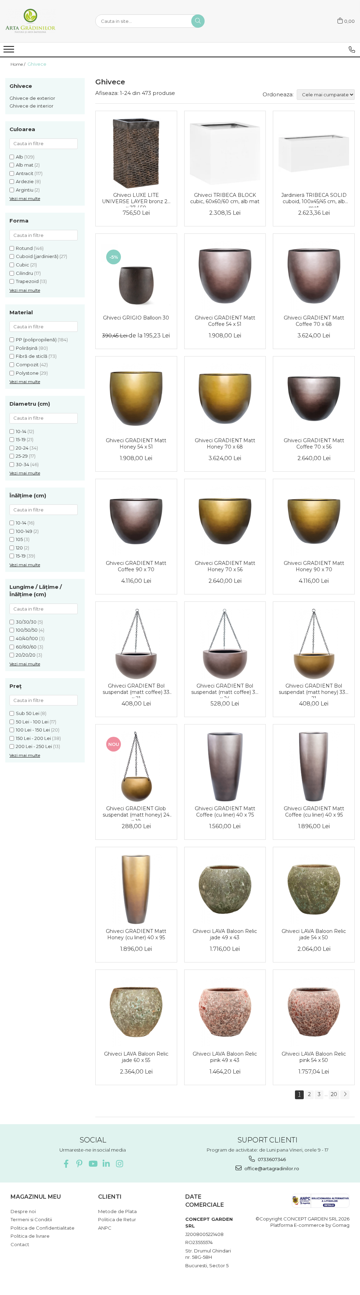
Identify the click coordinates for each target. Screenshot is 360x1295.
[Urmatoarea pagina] (344, 1094)
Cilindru (24, 273)
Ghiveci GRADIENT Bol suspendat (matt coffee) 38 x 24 (225, 690)
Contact (20, 1244)
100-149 (24, 531)
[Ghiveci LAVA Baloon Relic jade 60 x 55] (136, 1012)
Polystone (27, 373)
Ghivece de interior (31, 106)
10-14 (21, 431)
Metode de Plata (117, 1211)
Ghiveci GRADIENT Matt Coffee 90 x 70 (136, 566)
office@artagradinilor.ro (271, 1168)
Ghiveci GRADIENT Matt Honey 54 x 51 (136, 443)
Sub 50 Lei (27, 713)
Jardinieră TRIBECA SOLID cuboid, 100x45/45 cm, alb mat (314, 199)
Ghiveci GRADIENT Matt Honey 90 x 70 (314, 566)
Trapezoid (27, 281)
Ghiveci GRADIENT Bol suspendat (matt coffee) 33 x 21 (136, 690)
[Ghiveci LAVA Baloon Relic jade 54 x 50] (313, 889)
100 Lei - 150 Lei (33, 730)
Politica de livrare (30, 1236)
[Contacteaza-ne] (352, 50)
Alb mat (24, 165)
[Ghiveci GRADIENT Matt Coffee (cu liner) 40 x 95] (313, 767)
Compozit (27, 364)
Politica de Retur (117, 1219)
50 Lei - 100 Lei (32, 721)
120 (19, 547)
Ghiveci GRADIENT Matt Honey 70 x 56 (225, 566)
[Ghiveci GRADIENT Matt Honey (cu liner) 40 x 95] (136, 889)
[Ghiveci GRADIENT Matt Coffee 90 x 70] (136, 521)
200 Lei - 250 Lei (34, 746)
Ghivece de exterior (32, 98)
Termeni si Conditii (31, 1219)
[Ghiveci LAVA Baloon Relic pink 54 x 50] (313, 1012)
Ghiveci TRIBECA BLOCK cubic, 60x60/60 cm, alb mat (224, 198)
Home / (18, 64)
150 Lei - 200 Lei (33, 738)
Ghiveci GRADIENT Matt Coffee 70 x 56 (314, 443)
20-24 (22, 448)
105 (19, 539)
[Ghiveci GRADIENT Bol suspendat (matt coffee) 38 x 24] (225, 644)
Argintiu (24, 190)
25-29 (22, 456)
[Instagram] (119, 1164)
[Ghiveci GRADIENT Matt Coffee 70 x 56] (313, 398)
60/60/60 (26, 647)
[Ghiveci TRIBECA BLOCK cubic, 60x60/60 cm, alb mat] (225, 153)
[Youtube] (92, 1164)
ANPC (104, 1228)
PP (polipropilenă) (36, 339)
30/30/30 (26, 622)
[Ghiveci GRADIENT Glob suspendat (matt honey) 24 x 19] (136, 767)
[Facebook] (66, 1164)
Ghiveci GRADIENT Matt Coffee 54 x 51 (225, 321)
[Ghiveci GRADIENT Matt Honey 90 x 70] (313, 521)
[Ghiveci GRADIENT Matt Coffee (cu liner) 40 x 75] (225, 767)
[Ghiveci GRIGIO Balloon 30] (136, 276)
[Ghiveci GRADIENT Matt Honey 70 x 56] (225, 521)
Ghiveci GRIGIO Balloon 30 (136, 318)
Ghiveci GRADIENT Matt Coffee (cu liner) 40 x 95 (314, 811)
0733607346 (271, 1159)
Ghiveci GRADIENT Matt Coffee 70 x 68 (314, 321)
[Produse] (10, 51)
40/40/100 (27, 638)
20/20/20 (26, 655)
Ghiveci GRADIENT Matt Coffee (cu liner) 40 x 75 (225, 811)
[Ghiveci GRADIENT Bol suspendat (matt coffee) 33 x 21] (136, 644)
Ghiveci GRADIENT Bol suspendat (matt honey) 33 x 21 (314, 690)
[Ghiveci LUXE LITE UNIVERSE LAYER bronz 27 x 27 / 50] (136, 153)
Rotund (24, 248)
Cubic (22, 265)
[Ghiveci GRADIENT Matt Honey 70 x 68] (225, 398)
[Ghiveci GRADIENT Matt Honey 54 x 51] (136, 398)
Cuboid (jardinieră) (37, 256)
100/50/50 (27, 630)
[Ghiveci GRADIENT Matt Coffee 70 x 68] (313, 276)
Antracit (24, 173)
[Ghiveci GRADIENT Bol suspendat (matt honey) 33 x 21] (313, 644)
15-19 (21, 439)
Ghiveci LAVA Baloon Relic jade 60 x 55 (136, 1057)
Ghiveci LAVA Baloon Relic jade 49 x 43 (225, 934)
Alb (19, 157)
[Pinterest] (79, 1164)
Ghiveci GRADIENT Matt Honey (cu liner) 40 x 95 (136, 934)
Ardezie (25, 181)
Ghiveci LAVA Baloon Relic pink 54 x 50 (314, 1057)
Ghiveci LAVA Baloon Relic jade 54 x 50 (314, 934)
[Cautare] (198, 21)
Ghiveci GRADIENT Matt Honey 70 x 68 (225, 443)
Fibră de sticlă (31, 356)
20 (334, 1094)
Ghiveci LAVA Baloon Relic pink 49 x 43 (225, 1057)
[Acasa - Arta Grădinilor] (40, 21)
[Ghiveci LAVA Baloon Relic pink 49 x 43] (225, 1012)
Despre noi (23, 1211)
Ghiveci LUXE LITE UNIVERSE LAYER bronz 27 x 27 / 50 (136, 199)
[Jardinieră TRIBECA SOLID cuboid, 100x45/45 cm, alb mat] (313, 153)
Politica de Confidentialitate (43, 1228)
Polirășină (27, 348)
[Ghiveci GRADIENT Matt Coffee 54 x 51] (225, 276)
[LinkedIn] (106, 1164)
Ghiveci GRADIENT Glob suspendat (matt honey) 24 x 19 (136, 813)
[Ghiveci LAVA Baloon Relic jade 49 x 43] (225, 889)
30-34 (22, 464)
